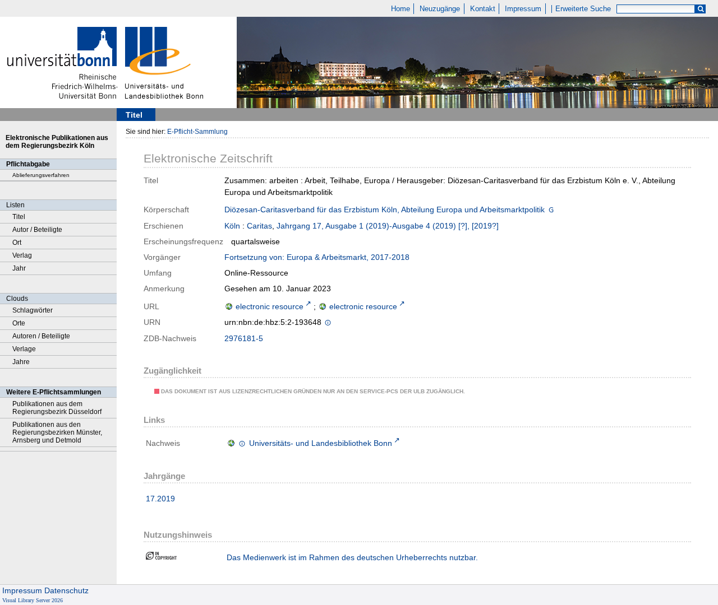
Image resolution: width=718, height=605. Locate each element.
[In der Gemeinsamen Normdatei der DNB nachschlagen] (551, 210)
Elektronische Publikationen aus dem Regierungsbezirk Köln (57, 142)
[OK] (700, 9)
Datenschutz (66, 590)
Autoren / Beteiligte (41, 336)
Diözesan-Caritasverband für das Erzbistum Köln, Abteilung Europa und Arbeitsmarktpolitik (384, 209)
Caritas (259, 225)
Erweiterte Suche (583, 9)
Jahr (19, 268)
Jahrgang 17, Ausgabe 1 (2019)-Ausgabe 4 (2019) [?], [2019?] (388, 225)
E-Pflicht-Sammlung (197, 132)
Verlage (24, 349)
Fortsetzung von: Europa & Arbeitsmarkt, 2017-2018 (316, 257)
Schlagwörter (32, 310)
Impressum (523, 9)
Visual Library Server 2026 (32, 600)
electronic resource (269, 306)
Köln (232, 225)
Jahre (21, 362)
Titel (18, 217)
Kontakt (482, 9)
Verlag (22, 255)
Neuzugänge (440, 9)
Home (400, 9)
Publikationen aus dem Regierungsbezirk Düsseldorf (57, 408)
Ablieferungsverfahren (41, 175)
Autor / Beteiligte (37, 230)
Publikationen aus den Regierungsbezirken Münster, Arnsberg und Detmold (57, 432)
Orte (18, 323)
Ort (16, 242)
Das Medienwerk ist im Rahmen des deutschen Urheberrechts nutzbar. (352, 557)
